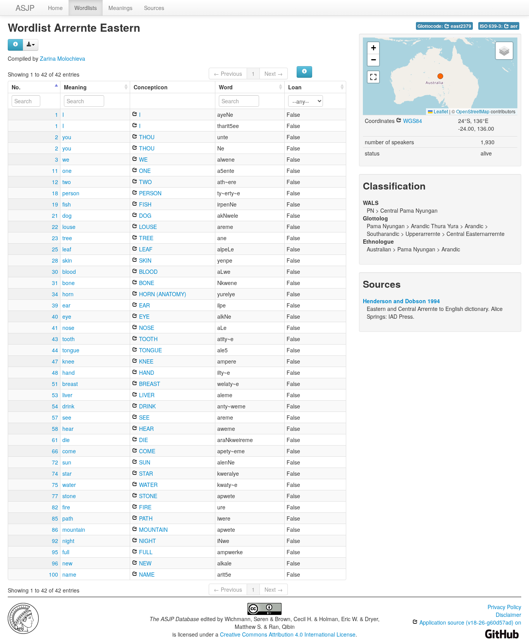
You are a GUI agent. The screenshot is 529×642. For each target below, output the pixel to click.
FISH (144, 204)
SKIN (144, 260)
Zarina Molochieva (62, 58)
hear (68, 428)
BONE (145, 283)
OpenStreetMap (472, 111)
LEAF (145, 249)
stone (69, 496)
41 (55, 327)
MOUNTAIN (152, 529)
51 (55, 384)
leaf (66, 249)
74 (55, 473)
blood (69, 271)
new (67, 563)
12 (55, 182)
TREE (145, 238)
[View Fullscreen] (373, 77)
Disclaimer (508, 614)
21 (55, 215)
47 (55, 361)
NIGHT (146, 541)
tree (67, 238)
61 (55, 440)
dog (67, 215)
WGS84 (412, 121)
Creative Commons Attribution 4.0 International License (288, 634)
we (65, 159)
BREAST (148, 384)
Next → (273, 73)
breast (70, 384)
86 (55, 529)
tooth (68, 339)
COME (146, 451)
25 (55, 249)
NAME (146, 574)
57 (55, 417)
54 (55, 406)
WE (142, 159)
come (69, 451)
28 (55, 260)
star (67, 473)
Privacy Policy (504, 607)
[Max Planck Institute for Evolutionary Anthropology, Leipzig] (23, 618)
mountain (73, 529)
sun (66, 462)
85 (55, 518)
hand (68, 372)
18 (55, 193)
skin (67, 260)
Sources (154, 8)
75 (55, 484)
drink (68, 406)
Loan (295, 87)
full (65, 552)
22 (55, 227)
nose (68, 327)
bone (68, 283)
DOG (144, 215)
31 (55, 283)
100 (53, 574)
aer (513, 26)
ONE (144, 170)
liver (67, 395)
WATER (147, 484)
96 (55, 563)
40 (55, 316)
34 (55, 294)
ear (66, 305)
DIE (142, 440)
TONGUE (149, 350)
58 (55, 428)
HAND (145, 372)
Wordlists (85, 8)
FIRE (144, 507)
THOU (146, 137)
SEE (143, 417)
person (70, 193)
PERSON (149, 193)
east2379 (460, 26)
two (66, 182)
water (69, 484)
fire (66, 507)
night (68, 541)
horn (68, 294)
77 (55, 496)
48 (55, 372)
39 (55, 305)
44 (55, 350)
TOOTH (147, 339)
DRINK (146, 406)
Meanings (120, 8)
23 (55, 238)
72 (55, 462)
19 (55, 204)
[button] (440, 76)
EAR (143, 305)
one (67, 170)
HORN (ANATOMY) (161, 294)
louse (69, 227)
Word (226, 87)
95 (55, 552)
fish (66, 204)
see (66, 417)
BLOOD (147, 271)
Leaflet (440, 111)
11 (55, 170)
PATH (145, 518)
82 (55, 507)
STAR (145, 473)
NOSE (145, 327)
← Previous (228, 73)
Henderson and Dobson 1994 (401, 301)
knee (68, 361)
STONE (147, 496)
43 (55, 339)
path (67, 518)
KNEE (145, 361)
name (69, 574)
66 (55, 451)
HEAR (145, 428)
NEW (144, 563)
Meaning (75, 87)
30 (55, 271)
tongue (70, 350)
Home (55, 8)
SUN (143, 462)
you (66, 137)
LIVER (146, 395)
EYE (143, 316)
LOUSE (147, 227)
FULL (145, 552)
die (66, 440)
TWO (144, 182)
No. (16, 87)
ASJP (24, 7)
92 (55, 541)
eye (66, 316)
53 (55, 395)
